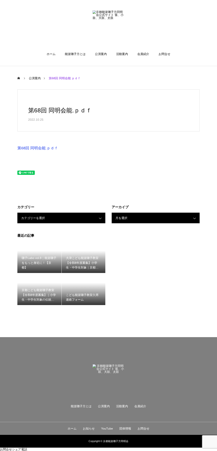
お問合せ (164, 54)
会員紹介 (143, 54)
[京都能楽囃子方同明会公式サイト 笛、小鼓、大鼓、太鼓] (108, 26)
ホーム (51, 54)
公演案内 (101, 54)
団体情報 (125, 428)
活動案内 (122, 54)
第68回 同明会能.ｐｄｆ (37, 148)
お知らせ (89, 428)
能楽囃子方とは (75, 54)
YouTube (107, 428)
